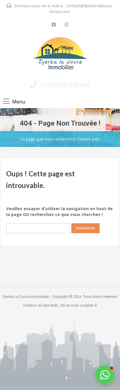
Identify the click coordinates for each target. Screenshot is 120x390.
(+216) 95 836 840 (65, 84)
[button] (105, 375)
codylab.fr (88, 305)
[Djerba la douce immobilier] (60, 55)
